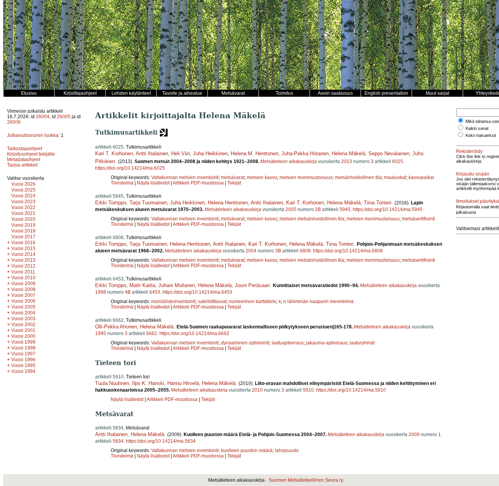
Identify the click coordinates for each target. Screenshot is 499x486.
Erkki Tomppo (110, 203)
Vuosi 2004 (23, 313)
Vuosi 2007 (23, 295)
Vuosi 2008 (23, 289)
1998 (100, 292)
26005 (64, 116)
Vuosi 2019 (23, 225)
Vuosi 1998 (23, 348)
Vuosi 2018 (23, 231)
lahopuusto (287, 450)
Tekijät (234, 183)
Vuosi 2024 (23, 196)
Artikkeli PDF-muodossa (198, 183)
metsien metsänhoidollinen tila (312, 219)
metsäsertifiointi (418, 219)
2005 (290, 209)
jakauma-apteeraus (326, 343)
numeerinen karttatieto (252, 301)
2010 (257, 390)
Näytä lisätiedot (154, 183)
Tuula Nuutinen (112, 383)
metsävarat (232, 177)
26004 (43, 116)
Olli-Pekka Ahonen (116, 327)
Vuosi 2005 (23, 307)
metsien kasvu (262, 177)
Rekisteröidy (469, 151)
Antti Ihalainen (152, 153)
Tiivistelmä (122, 183)
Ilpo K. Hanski (148, 383)
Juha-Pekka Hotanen (305, 153)
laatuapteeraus (288, 343)
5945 (345, 209)
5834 (118, 441)
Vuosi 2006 (23, 301)
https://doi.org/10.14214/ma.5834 (161, 441)
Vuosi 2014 (23, 254)
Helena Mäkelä (348, 153)
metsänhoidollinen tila (358, 177)
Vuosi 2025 (23, 190)
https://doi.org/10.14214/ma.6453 (197, 292)
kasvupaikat (421, 177)
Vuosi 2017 (23, 236)
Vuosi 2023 (23, 201)
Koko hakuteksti (480, 135)
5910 (308, 390)
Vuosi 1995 (23, 365)
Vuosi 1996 (23, 359)
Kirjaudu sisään (472, 174)
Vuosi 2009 (23, 283)
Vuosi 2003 (23, 318)
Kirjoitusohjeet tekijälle (31, 154)
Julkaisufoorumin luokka (32, 135)
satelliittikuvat (212, 301)
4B (128, 292)
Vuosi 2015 (23, 248)
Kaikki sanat (476, 128)
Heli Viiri (180, 153)
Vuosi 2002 (23, 324)
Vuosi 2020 (23, 219)
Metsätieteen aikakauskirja (288, 161)
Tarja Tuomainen (148, 203)
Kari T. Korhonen (114, 153)
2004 (251, 251)
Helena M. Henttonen (254, 153)
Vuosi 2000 (23, 336)
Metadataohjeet (23, 159)
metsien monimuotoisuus (306, 177)
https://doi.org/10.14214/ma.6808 (348, 251)
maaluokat (395, 177)
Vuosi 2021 (23, 213)
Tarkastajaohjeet (24, 148)
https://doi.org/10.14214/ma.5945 (388, 209)
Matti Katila (142, 285)
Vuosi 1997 (23, 354)
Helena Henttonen (228, 203)
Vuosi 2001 (23, 330)
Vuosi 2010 (23, 277)
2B (318, 209)
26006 (14, 122)
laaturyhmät (362, 343)
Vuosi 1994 (23, 371)
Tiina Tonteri (377, 203)
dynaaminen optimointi (245, 343)
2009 (414, 434)
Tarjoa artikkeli (22, 165)
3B (278, 251)
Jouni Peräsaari (252, 285)
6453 (154, 292)
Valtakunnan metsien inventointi (185, 177)
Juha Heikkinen (210, 153)
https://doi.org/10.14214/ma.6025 (130, 168)
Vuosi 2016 (23, 242)
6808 (305, 251)
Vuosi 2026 (23, 184)
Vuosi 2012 (23, 266)
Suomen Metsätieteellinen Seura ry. (306, 480)
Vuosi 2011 (23, 272)
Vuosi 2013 (23, 260)
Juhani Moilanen (176, 285)
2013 (346, 161)
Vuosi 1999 (23, 342)
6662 (151, 333)
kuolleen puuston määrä (247, 450)
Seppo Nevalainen (388, 153)
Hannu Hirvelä (183, 383)
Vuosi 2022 (23, 207)
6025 (397, 161)
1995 (100, 333)
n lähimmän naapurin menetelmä (318, 301)
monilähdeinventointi (173, 301)
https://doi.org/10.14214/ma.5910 (351, 390)
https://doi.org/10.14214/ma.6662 (194, 333)
